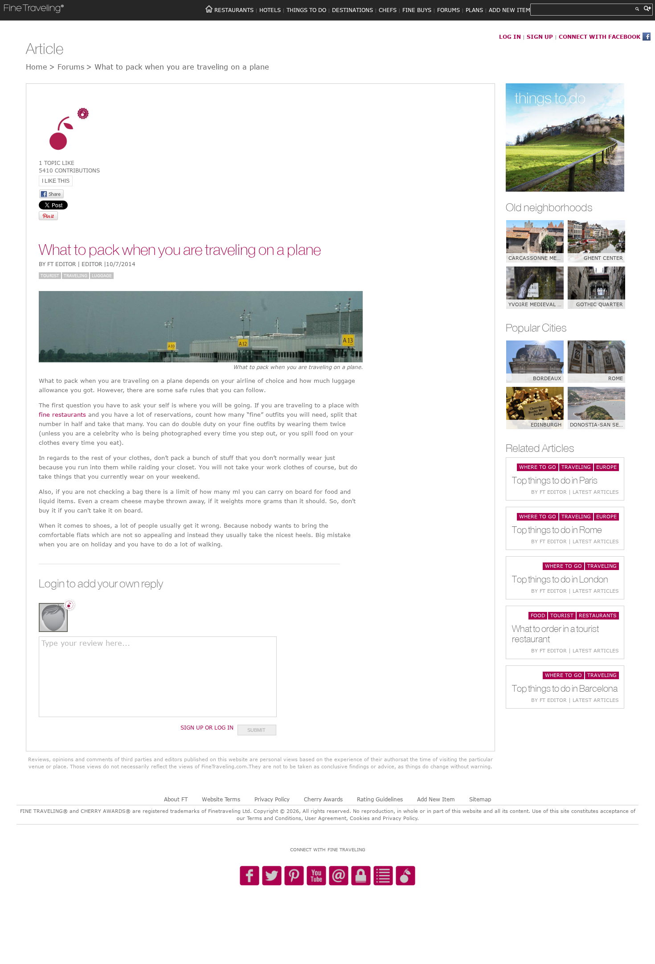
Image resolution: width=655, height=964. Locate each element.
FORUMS (448, 10)
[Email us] (339, 876)
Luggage (102, 275)
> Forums (66, 67)
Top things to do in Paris (555, 480)
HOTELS (270, 10)
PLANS (474, 10)
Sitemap (480, 799)
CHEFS (388, 10)
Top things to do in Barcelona (565, 688)
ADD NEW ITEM (509, 10)
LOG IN (510, 36)
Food (538, 615)
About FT (176, 799)
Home (36, 67)
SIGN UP (540, 36)
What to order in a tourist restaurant (555, 633)
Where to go (537, 467)
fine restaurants (62, 414)
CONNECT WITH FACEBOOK (599, 36)
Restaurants (598, 615)
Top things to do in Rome (557, 529)
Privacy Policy (272, 799)
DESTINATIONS (352, 10)
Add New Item (436, 799)
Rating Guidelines (380, 799)
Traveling (75, 275)
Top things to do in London (560, 579)
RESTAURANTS (234, 10)
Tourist (50, 275)
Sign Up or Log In (206, 727)
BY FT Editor (87, 264)
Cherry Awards (323, 799)
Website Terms (221, 799)
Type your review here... (85, 643)
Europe (606, 467)
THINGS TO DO (306, 10)
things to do (550, 98)
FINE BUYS (416, 10)
